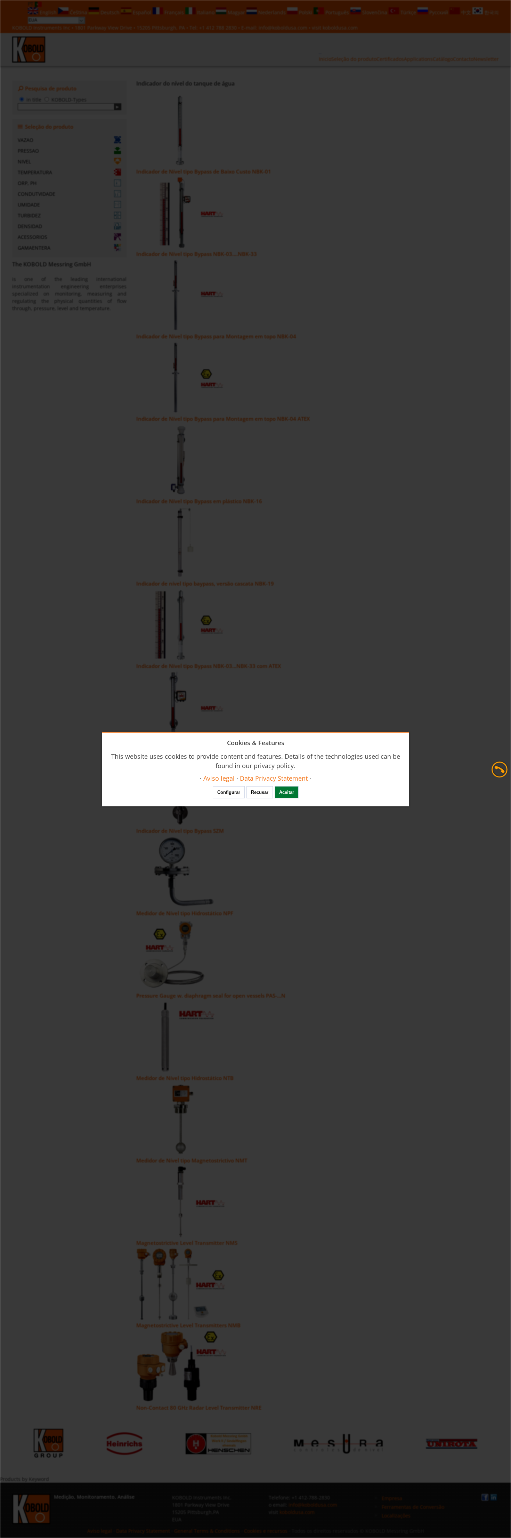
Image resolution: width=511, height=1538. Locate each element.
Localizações (396, 1515)
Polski (306, 12)
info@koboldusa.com (283, 27)
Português (337, 12)
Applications (418, 59)
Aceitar (286, 792)
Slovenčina (375, 12)
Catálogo (443, 59)
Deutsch (110, 12)
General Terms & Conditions (207, 1531)
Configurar (228, 792)
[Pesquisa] (117, 106)
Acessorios (32, 237)
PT (31, 3)
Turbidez (29, 215)
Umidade (29, 204)
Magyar (236, 12)
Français (174, 12)
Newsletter (486, 59)
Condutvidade (36, 194)
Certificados (390, 59)
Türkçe (408, 12)
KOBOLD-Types (69, 99)
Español (142, 12)
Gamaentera (34, 247)
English (48, 12)
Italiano (206, 12)
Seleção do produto (353, 59)
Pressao (28, 150)
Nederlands (272, 12)
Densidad (30, 226)
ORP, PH (27, 183)
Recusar (259, 792)
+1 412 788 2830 (218, 27)
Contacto (463, 59)
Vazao (25, 140)
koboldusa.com (340, 27)
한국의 (491, 12)
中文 (466, 12)
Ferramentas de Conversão (413, 1507)
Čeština (78, 12)
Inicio (325, 59)
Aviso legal (99, 1531)
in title (33, 99)
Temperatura (35, 172)
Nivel (24, 161)
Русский (438, 12)
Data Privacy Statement (143, 1531)
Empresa (392, 1498)
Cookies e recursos (265, 1531)
